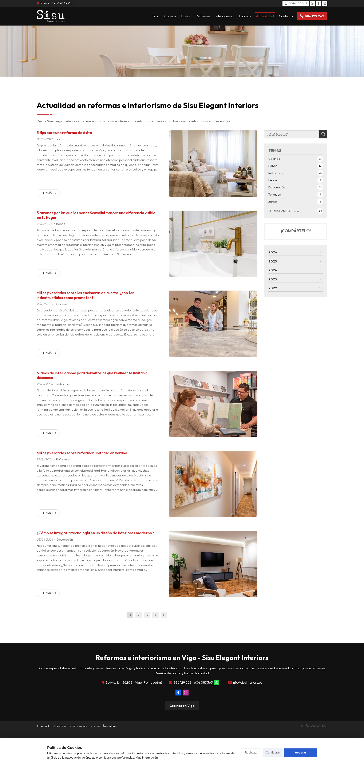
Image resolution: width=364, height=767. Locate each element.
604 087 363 (203, 682)
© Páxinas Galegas (314, 726)
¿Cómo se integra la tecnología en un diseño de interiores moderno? (95, 533)
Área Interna (109, 726)
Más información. (147, 757)
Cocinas (61, 304)
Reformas (64, 139)
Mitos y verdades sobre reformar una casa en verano (82, 453)
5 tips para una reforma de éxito (64, 132)
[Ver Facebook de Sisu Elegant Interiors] (318, 3)
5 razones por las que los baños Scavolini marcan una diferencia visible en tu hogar (96, 215)
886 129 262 (182, 682)
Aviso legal (43, 726)
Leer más (47, 193)
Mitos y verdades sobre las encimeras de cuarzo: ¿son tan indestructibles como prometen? (85, 295)
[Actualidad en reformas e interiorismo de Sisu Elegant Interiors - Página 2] (164, 615)
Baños (60, 224)
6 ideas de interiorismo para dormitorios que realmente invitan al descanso (92, 375)
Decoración (65, 539)
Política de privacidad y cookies (69, 726)
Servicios (95, 726)
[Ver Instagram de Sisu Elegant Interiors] (324, 3)
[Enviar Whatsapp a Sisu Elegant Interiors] (312, 3)
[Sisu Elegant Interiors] (50, 16)
